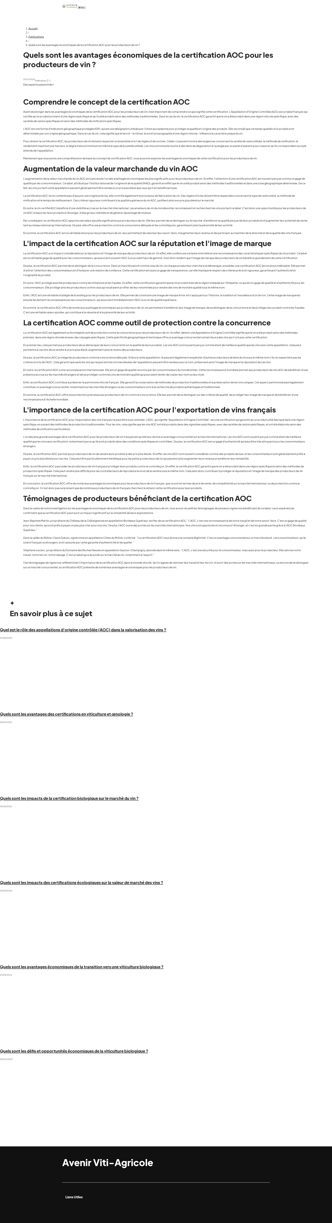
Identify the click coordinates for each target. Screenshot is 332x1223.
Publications (36, 36)
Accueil (32, 28)
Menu (82, 8)
